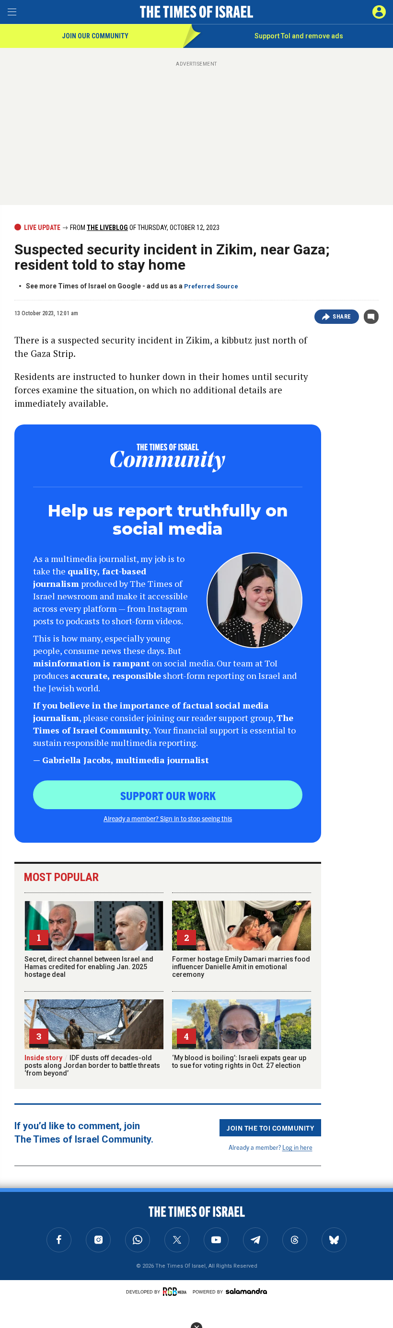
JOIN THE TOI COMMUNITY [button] (270, 1127)
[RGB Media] (176, 1291)
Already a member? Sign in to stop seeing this (168, 818)
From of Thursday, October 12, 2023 (144, 227)
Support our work (168, 795)
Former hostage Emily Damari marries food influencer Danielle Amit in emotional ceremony (241, 966)
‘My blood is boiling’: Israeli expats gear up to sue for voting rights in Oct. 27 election (239, 1061)
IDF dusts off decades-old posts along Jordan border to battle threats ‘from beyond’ (92, 1065)
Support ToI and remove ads (298, 36)
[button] (379, 12)
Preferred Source (211, 286)
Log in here (297, 1147)
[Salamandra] (246, 1291)
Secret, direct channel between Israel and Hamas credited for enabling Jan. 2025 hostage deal (88, 966)
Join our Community (95, 36)
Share (342, 316)
